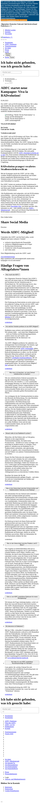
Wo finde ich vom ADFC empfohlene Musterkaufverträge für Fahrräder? (22, 662)
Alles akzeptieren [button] (21, 20)
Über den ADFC (10, 723)
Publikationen (9, 726)
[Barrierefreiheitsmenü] (1, 39)
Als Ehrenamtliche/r (11, 765)
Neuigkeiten (9, 42)
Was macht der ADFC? (12, 274)
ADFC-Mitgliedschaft (12, 761)
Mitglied (8, 317)
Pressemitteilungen (11, 774)
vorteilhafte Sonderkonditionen (22, 358)
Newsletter (8, 34)
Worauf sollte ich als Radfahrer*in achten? (18, 433)
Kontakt (7, 728)
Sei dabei (8, 48)
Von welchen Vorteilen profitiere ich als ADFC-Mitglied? (22, 326)
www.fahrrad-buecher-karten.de (17, 658)
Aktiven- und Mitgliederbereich (15, 779)
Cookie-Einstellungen (12, 791)
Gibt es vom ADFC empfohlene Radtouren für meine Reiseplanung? (22, 597)
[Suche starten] (3, 74)
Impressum (8, 787)
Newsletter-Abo (16, 206)
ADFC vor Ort (10, 725)
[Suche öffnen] (4, 39)
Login (7, 52)
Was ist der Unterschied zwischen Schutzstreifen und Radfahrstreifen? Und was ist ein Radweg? (22, 489)
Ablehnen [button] (4, 20)
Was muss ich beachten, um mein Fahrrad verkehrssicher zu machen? (22, 373)
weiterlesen (8, 322)
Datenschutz (9, 789)
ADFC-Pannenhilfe (27, 348)
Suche (7, 57)
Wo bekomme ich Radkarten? (14, 626)
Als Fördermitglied (11, 767)
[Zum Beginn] (1, 801)
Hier (6, 365)
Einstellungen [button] (11, 20)
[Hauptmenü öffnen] (6, 39)
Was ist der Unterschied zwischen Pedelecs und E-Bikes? (22, 544)
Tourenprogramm (10, 46)
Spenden (8, 32)
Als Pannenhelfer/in (11, 768)
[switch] (16, 79)
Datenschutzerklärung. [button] (8, 18)
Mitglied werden (10, 30)
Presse (7, 50)
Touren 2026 (9, 734)
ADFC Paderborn (11, 44)
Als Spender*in (10, 763)
